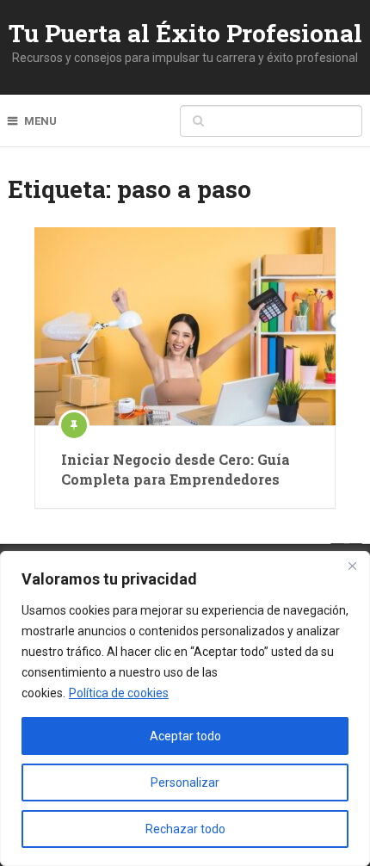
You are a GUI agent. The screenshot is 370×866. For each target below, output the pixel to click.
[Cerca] (352, 565)
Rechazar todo (185, 829)
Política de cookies (119, 693)
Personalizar (185, 782)
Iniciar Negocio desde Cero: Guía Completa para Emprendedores (175, 468)
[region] (185, 708)
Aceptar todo (185, 736)
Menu (40, 120)
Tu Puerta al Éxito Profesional (185, 33)
